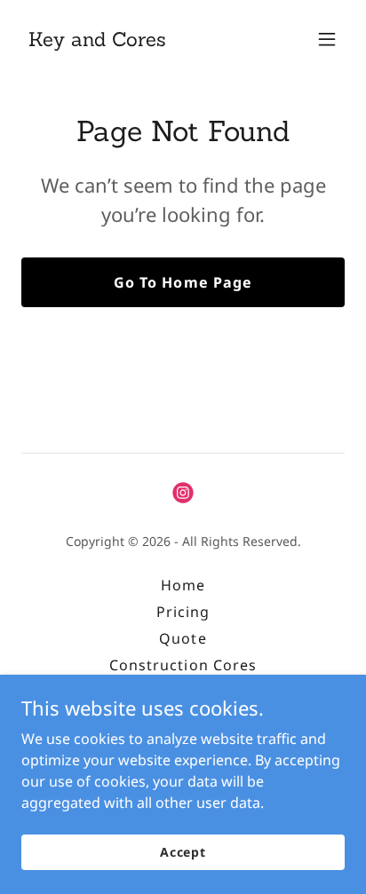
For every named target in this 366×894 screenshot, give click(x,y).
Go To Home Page (182, 282)
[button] (327, 39)
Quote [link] (182, 638)
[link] (97, 41)
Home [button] (183, 585)
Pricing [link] (183, 611)
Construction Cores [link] (182, 665)
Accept (183, 851)
